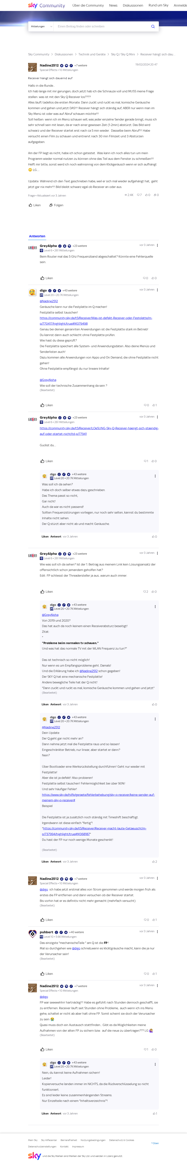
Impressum (78, 1146)
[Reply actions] (155, 476)
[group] (129, 195)
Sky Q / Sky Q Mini (123, 54)
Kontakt (64, 1146)
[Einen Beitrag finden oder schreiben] (153, 26)
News (113, 5)
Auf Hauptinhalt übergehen (17, 2)
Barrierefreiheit (69, 1140)
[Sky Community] (49, 5)
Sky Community (38, 54)
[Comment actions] (157, 245)
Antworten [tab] (37, 236)
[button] (45, 536)
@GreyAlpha (48, 380)
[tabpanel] (93, 682)
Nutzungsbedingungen (93, 1140)
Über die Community (88, 5)
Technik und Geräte (92, 54)
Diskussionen (133, 5)
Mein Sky (32, 1140)
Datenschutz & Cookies (121, 1140)
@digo (44, 889)
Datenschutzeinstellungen (42, 1146)
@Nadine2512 (49, 301)
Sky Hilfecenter (49, 1140)
